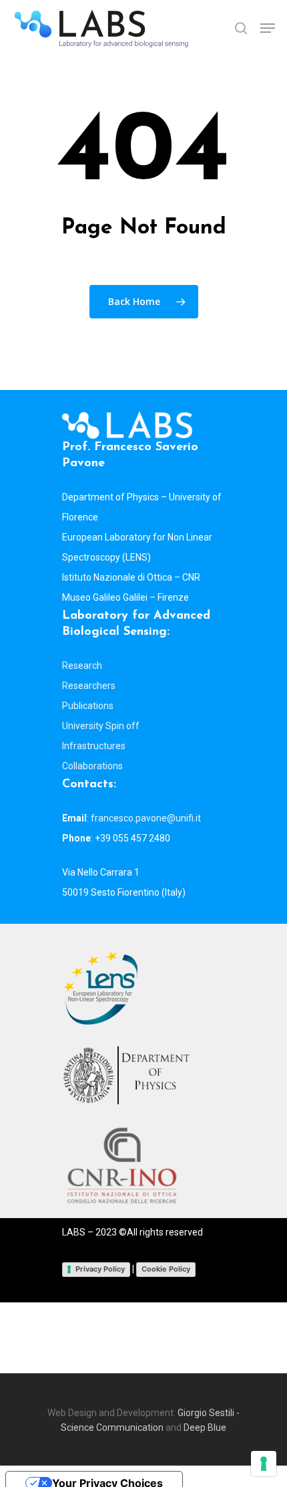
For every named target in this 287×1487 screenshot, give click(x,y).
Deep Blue (205, 1427)
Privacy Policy (100, 1269)
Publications (87, 705)
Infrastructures (93, 745)
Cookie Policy (165, 1269)
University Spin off (100, 725)
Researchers (88, 685)
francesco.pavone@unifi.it (146, 818)
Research (82, 665)
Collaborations (92, 766)
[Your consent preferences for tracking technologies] (263, 1463)
